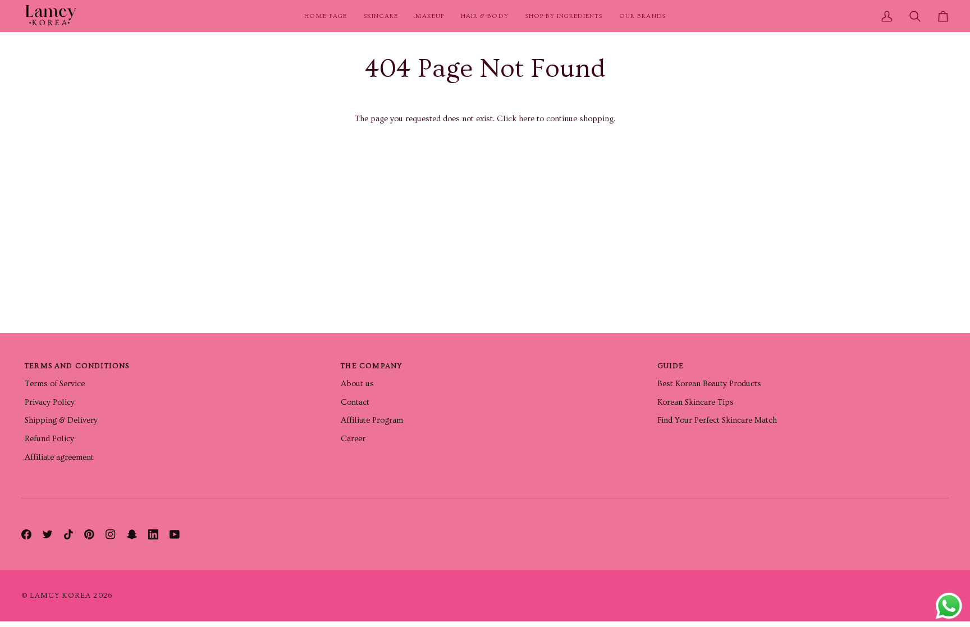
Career (353, 438)
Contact (355, 402)
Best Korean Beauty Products (709, 383)
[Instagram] (111, 534)
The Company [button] (371, 366)
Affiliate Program (372, 420)
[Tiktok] (68, 534)
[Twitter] (48, 534)
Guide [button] (670, 366)
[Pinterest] (89, 534)
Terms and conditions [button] (77, 366)
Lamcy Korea (60, 595)
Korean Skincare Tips (695, 402)
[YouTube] (175, 534)
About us (357, 383)
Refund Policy (49, 438)
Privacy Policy (50, 402)
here (526, 118)
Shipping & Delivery (61, 420)
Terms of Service (55, 383)
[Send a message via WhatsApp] (949, 606)
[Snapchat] (132, 534)
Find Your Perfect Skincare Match (717, 420)
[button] (380, 16)
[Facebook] (26, 534)
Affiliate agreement (59, 457)
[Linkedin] (153, 534)
